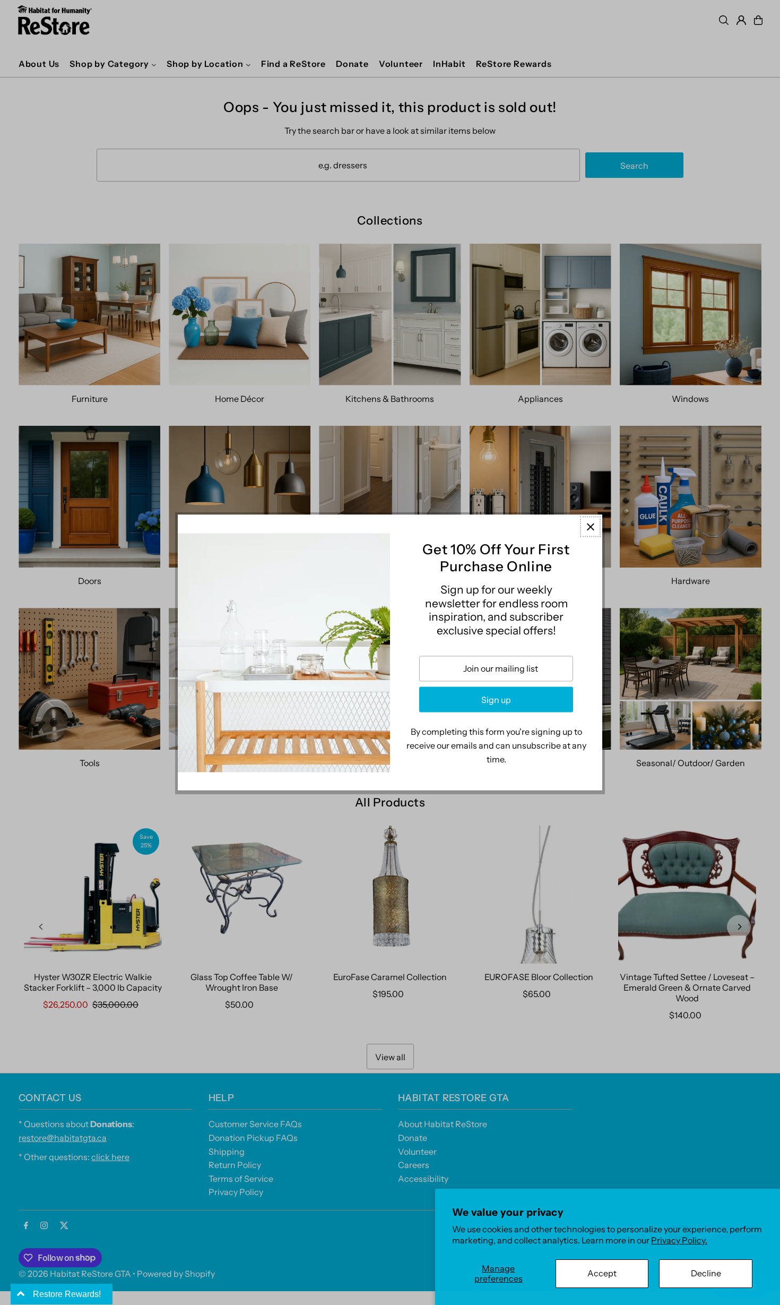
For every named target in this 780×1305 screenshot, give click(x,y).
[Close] (590, 526)
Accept (602, 1273)
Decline (706, 1273)
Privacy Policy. (679, 1240)
